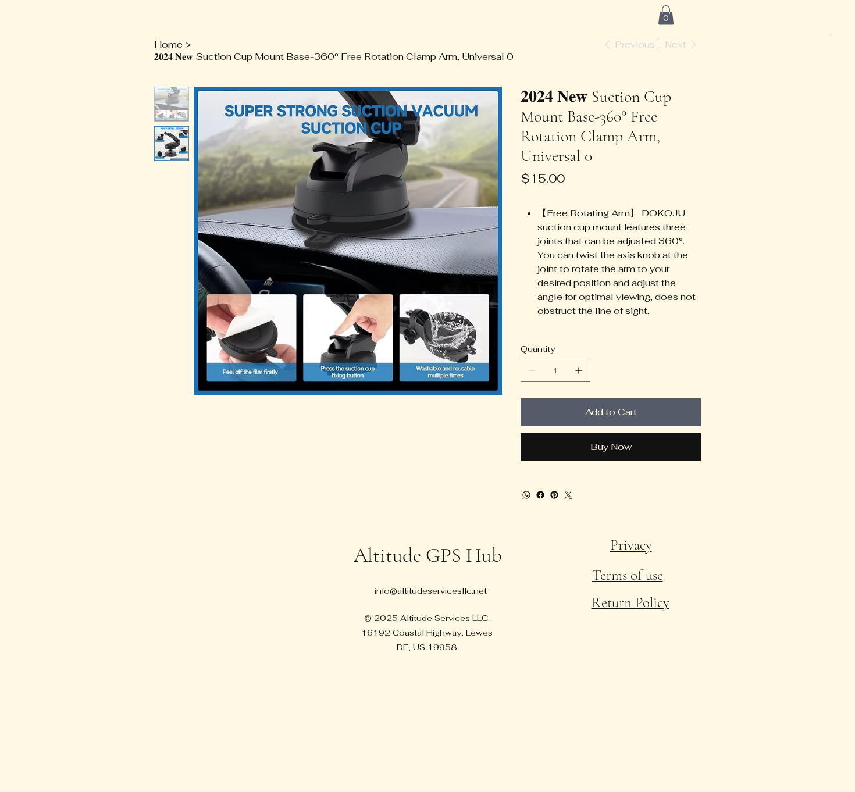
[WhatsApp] (526, 495)
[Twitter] (568, 495)
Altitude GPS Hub (428, 555)
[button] (666, 14)
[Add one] (578, 370)
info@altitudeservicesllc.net (431, 591)
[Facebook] (540, 495)
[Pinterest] (554, 495)
